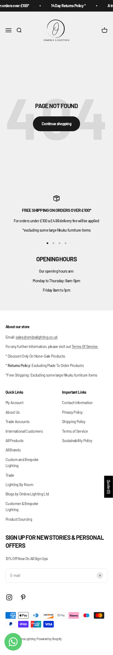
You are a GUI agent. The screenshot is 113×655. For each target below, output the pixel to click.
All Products (14, 440)
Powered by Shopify (48, 639)
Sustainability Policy (77, 440)
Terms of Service (75, 431)
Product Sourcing (18, 519)
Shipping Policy (74, 421)
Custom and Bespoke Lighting (21, 462)
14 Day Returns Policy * (67, 5)
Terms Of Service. (85, 346)
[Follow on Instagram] (9, 597)
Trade (9, 475)
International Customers (24, 431)
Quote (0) (108, 487)
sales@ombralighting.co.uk (37, 337)
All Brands (13, 450)
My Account (14, 402)
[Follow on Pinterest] (23, 597)
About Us (12, 412)
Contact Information (77, 402)
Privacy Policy (72, 412)
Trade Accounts (17, 421)
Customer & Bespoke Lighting (21, 506)
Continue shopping (56, 123)
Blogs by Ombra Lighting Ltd (27, 494)
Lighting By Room (19, 484)
